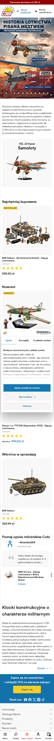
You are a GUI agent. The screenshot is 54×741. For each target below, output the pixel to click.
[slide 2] (14, 93)
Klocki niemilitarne (45, 11)
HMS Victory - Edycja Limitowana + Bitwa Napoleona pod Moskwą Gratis (31, 576)
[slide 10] (47, 93)
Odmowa (27, 406)
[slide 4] (22, 93)
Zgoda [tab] (9, 340)
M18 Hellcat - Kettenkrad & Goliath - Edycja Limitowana (25, 259)
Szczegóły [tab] (24, 340)
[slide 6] (31, 93)
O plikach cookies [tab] (42, 340)
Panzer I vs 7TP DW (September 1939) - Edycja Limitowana (27, 427)
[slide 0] (6, 93)
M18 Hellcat (8, 510)
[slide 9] (43, 93)
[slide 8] (39, 93)
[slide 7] (35, 93)
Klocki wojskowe (26, 11)
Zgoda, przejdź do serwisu (27, 388)
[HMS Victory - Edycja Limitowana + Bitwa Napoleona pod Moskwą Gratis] (8, 574)
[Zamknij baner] (50, 333)
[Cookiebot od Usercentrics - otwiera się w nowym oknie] (36, 333)
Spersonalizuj (25, 397)
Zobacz (22, 584)
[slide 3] (18, 93)
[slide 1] (10, 93)
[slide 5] (27, 93)
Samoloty (27, 147)
